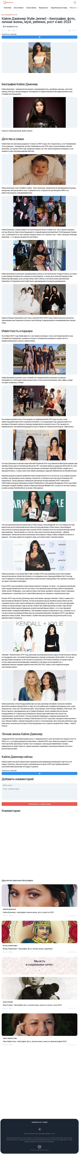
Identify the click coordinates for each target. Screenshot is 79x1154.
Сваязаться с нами (39, 1122)
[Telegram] (39, 1129)
